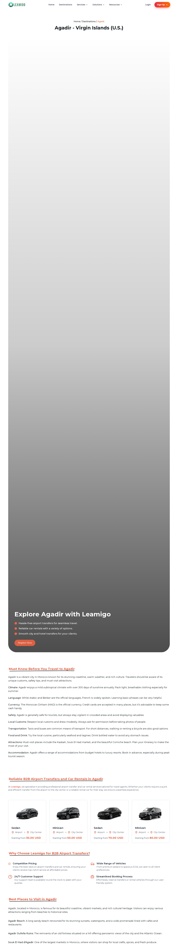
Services (81, 4)
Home (51, 4)
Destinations (65, 4)
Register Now (25, 643)
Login (148, 4)
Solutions (97, 4)
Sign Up (161, 4)
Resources (114, 4)
